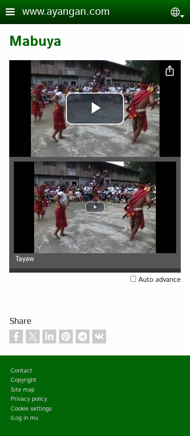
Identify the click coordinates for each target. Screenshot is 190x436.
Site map (23, 390)
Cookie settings (31, 409)
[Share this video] (169, 71)
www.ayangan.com (66, 11)
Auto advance (159, 280)
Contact (21, 371)
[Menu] (16, 13)
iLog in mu (24, 418)
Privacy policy (29, 399)
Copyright (23, 380)
